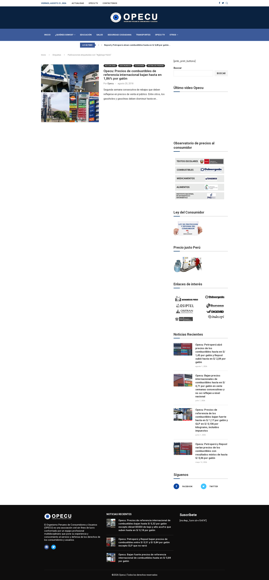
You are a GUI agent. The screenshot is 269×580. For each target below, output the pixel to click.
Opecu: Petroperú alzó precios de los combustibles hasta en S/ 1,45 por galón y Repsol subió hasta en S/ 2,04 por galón (210, 353)
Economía (139, 66)
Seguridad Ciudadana (119, 35)
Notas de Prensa (155, 66)
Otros (173, 35)
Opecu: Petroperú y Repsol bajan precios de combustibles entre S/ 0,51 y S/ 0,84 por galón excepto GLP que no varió (144, 542)
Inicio (47, 35)
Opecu (110, 83)
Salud (99, 35)
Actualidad (78, 3)
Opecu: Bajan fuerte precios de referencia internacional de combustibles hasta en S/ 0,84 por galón (144, 558)
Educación (86, 35)
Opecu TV (93, 3)
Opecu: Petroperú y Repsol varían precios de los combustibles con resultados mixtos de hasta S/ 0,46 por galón (211, 451)
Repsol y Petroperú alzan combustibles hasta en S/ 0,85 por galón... (137, 45)
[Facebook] (219, 3)
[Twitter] (223, 3)
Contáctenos (110, 3)
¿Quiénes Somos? (64, 35)
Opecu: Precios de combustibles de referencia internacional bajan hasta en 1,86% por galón (133, 74)
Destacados (125, 66)
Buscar (178, 67)
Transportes (143, 35)
